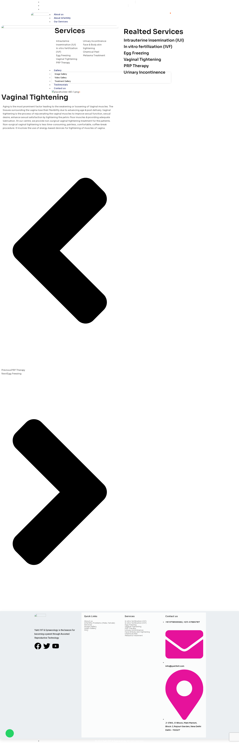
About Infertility (62, 18)
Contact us (60, 88)
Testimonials (61, 84)
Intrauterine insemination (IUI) (154, 40)
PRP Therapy (136, 65)
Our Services (61, 21)
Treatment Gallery (63, 81)
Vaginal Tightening (142, 59)
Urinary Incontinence (144, 72)
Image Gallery (61, 74)
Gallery (58, 70)
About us (58, 14)
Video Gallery (61, 77)
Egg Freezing (136, 53)
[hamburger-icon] (170, 13)
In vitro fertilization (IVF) (148, 46)
